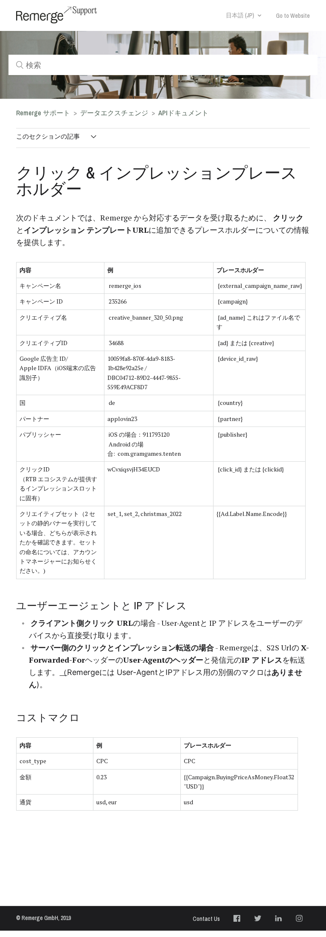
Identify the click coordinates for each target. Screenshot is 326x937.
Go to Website (293, 16)
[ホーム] (56, 14)
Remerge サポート (43, 112)
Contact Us (206, 919)
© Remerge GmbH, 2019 (43, 918)
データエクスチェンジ (115, 112)
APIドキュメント (183, 112)
